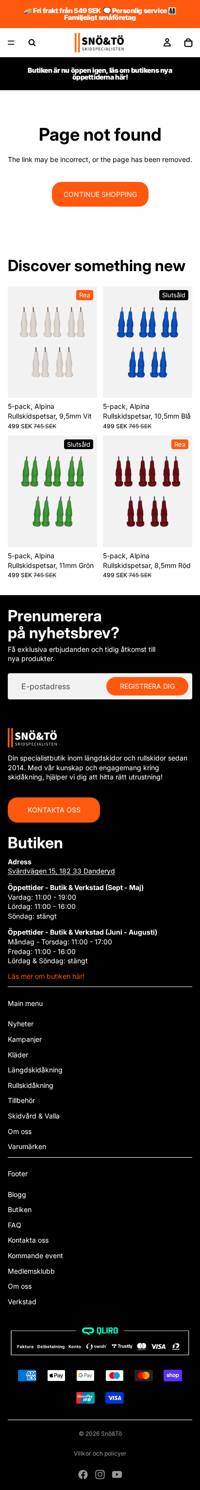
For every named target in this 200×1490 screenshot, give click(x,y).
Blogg (17, 1194)
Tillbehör (21, 1100)
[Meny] (11, 43)
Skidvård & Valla (34, 1116)
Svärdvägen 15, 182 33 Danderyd (61, 871)
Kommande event (35, 1255)
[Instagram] (100, 1474)
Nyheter (20, 1024)
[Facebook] (83, 1474)
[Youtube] (117, 1474)
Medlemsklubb (31, 1271)
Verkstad (22, 1301)
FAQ (14, 1225)
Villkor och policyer (100, 1453)
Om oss (20, 1131)
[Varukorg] (188, 42)
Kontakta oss (54, 810)
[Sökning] (32, 42)
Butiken (20, 1209)
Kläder (18, 1055)
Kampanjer (25, 1039)
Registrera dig (147, 686)
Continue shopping (100, 194)
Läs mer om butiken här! (46, 976)
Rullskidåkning (30, 1085)
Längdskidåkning (35, 1070)
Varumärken (27, 1146)
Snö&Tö (111, 1433)
